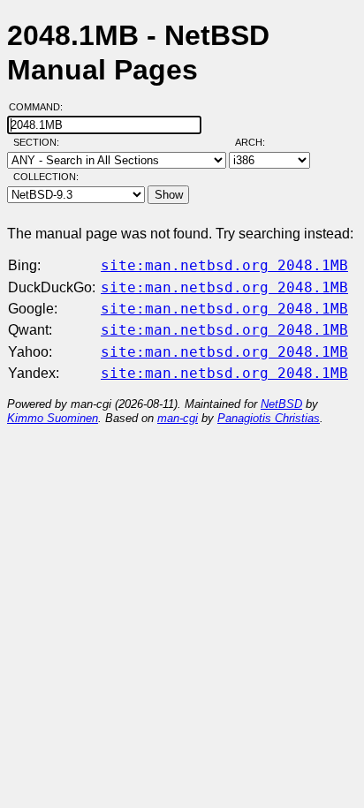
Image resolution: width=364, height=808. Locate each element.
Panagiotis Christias (268, 418)
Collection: (46, 176)
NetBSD (281, 404)
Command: (41, 107)
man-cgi (177, 418)
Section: (40, 142)
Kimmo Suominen (52, 418)
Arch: (258, 142)
